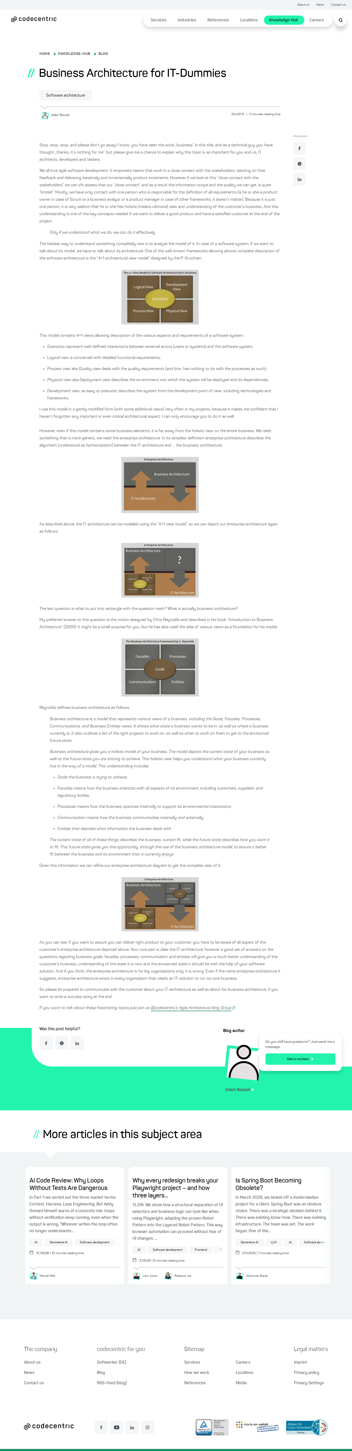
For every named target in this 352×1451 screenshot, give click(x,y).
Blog (101, 1373)
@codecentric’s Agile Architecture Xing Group (191, 1008)
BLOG (103, 54)
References (218, 20)
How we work (196, 1373)
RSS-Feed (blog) (112, 1383)
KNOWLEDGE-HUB (74, 54)
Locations (249, 20)
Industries (187, 20)
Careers (316, 20)
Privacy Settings (309, 1383)
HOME (44, 54)
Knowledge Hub (283, 20)
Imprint (300, 1363)
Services (158, 20)
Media (241, 1383)
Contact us (338, 4)
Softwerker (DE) (111, 1363)
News (320, 4)
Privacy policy (306, 1373)
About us (303, 4)
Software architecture (65, 96)
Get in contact (298, 1059)
